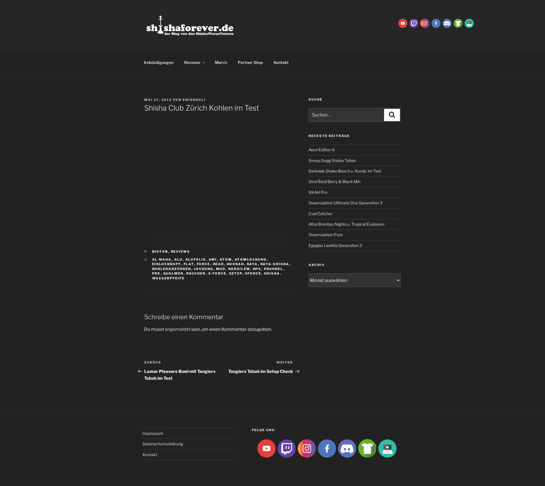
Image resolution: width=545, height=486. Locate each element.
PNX (156, 273)
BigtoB (160, 252)
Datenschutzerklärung (162, 443)
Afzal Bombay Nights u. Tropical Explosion (346, 224)
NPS (257, 269)
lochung (203, 269)
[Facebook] (436, 23)
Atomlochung (251, 259)
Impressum (152, 433)
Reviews (192, 62)
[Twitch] (414, 23)
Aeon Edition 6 (322, 149)
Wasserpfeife (168, 278)
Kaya (252, 264)
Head (218, 264)
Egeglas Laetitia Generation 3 (335, 245)
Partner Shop (250, 62)
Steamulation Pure (326, 234)
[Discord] (447, 23)
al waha (162, 259)
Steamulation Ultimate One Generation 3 (345, 202)
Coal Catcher (320, 213)
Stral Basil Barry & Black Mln (334, 181)
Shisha (272, 273)
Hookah (235, 264)
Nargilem (239, 269)
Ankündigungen (158, 62)
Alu (178, 259)
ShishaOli (194, 100)
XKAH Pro (318, 192)
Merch (221, 62)
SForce (253, 273)
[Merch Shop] (458, 23)
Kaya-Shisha (275, 264)
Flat (189, 264)
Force (203, 264)
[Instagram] (425, 23)
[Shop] (469, 23)
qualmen (173, 273)
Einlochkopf (166, 264)
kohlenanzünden (171, 269)
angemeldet (177, 329)
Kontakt (281, 62)
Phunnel (273, 269)
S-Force (217, 273)
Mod (221, 269)
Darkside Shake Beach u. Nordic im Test (345, 171)
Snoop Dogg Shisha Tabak (332, 160)
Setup (235, 273)
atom (226, 259)
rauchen (196, 273)
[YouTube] (403, 23)
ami (213, 259)
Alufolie (195, 259)
